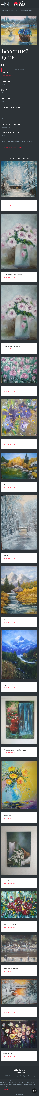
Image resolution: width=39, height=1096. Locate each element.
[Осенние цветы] (20, 905)
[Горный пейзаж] (20, 654)
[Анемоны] (20, 417)
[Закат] (20, 991)
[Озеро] (20, 465)
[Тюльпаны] (20, 1034)
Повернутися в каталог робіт (12, 147)
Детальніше (4, 1089)
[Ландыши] (20, 850)
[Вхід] (36, 4)
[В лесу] (20, 179)
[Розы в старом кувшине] (20, 241)
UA (6, 4)
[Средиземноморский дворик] (20, 720)
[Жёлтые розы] (20, 785)
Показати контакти (19, 70)
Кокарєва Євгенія (7, 76)
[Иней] (20, 522)
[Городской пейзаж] (20, 949)
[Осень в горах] (20, 590)
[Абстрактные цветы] (20, 370)
